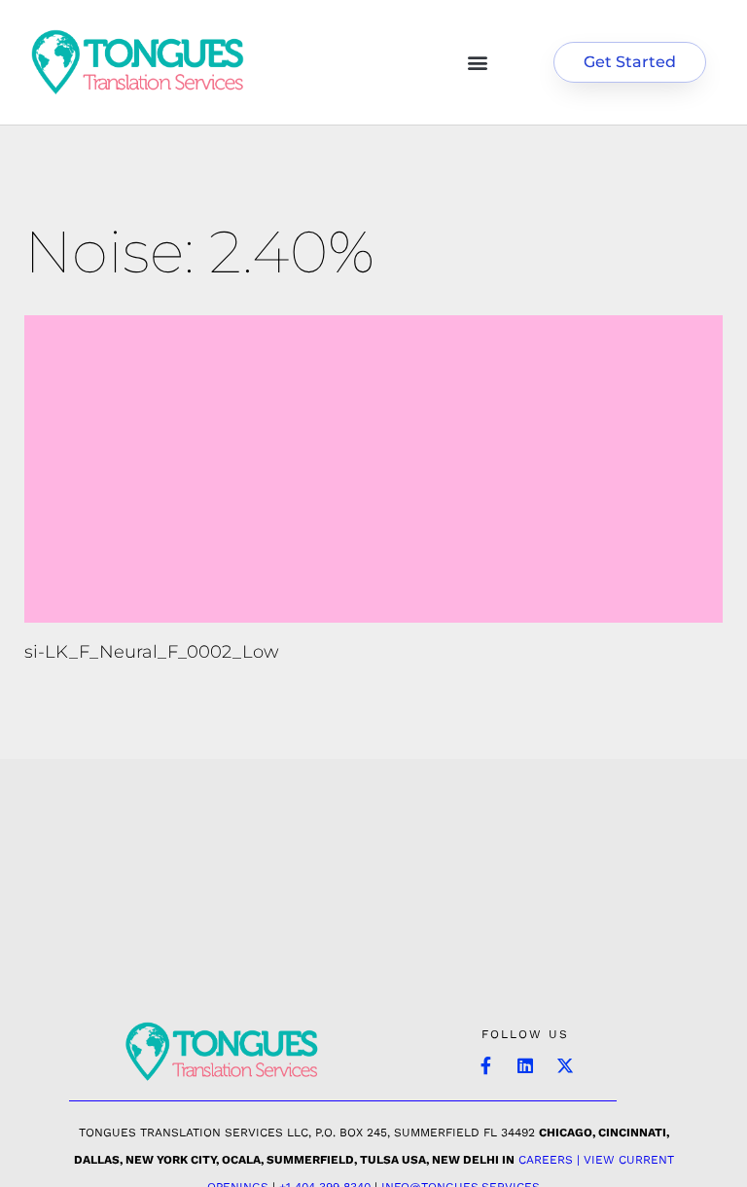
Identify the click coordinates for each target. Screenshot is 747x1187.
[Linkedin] (525, 1065)
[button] (477, 62)
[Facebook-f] (485, 1065)
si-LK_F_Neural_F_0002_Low (151, 652)
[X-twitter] (565, 1065)
